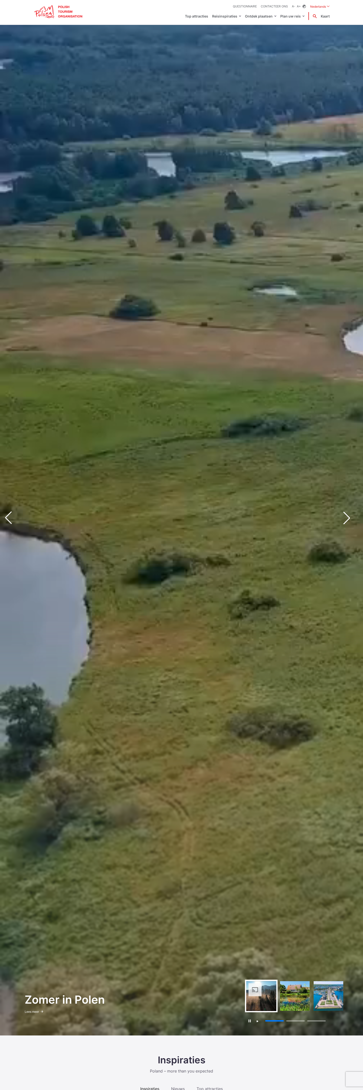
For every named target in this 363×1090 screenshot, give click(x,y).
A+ (299, 6)
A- (293, 6)
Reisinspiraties (224, 16)
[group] (261, 996)
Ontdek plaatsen (259, 16)
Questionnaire (245, 6)
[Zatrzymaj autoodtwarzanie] (250, 1021)
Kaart (325, 16)
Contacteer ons (274, 6)
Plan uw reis (290, 16)
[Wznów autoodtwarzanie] (257, 1021)
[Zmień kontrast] (304, 6)
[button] (350, 517)
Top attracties (196, 16)
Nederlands (320, 6)
